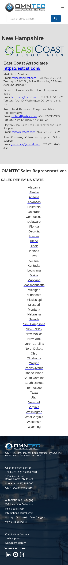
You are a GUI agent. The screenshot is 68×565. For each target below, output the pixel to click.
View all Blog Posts (16, 521)
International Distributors (19, 513)
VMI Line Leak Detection (19, 504)
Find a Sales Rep (14, 508)
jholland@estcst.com (24, 116)
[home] (22, 7)
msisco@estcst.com (24, 78)
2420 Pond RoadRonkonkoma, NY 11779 (19, 478)
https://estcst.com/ (21, 68)
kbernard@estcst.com (25, 97)
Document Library (15, 542)
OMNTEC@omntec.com (18, 487)
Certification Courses (17, 534)
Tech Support (12, 538)
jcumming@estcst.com (26, 144)
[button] (63, 7)
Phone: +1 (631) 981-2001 (20, 483)
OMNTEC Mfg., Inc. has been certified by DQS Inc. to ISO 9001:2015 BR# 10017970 (33, 454)
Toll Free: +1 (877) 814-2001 (21, 472)
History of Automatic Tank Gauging (25, 517)
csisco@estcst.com (23, 132)
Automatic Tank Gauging (19, 500)
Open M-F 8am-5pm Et (18, 467)
